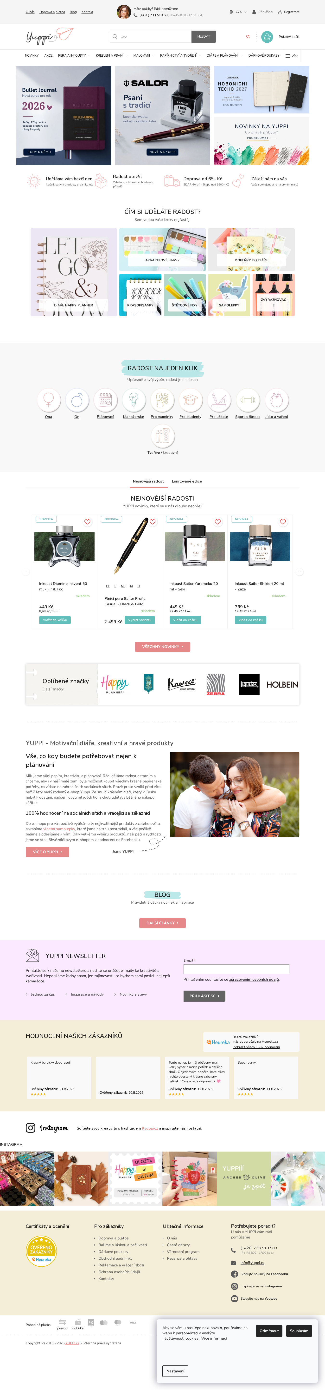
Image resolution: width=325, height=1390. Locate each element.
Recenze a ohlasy (182, 1258)
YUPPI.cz (72, 1343)
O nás (30, 12)
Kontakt (87, 12)
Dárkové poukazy (113, 1251)
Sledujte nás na (259, 1298)
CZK (239, 12)
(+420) (154, 15)
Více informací (214, 1338)
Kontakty (106, 1278)
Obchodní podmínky (115, 1258)
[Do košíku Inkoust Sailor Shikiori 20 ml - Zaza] (250, 620)
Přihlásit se (203, 996)
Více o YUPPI (45, 852)
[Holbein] (282, 684)
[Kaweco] (182, 684)
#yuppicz (150, 1128)
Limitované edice (187, 481)
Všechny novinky (160, 646)
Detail (140, 620)
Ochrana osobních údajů (119, 1272)
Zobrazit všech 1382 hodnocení (256, 1047)
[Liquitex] (249, 684)
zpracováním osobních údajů (254, 979)
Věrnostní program (183, 1251)
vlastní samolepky (59, 829)
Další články (161, 923)
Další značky (53, 689)
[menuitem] (31, 55)
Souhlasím (299, 1331)
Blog (73, 12)
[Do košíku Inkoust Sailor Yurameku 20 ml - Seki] (185, 620)
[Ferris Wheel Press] (148, 684)
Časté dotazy (178, 1245)
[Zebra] (215, 684)
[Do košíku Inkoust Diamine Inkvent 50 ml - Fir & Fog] (55, 620)
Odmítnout (269, 1331)
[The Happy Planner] (115, 684)
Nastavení (175, 1371)
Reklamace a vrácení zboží (121, 1265)
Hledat (204, 36)
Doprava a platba (52, 12)
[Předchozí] (25, 572)
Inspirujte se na (261, 1286)
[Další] (299, 572)
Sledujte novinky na (264, 1274)
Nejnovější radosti (149, 481)
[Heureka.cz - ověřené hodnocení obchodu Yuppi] (41, 1251)
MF (123, 586)
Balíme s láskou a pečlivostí (122, 1245)
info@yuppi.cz (252, 1262)
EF (108, 586)
